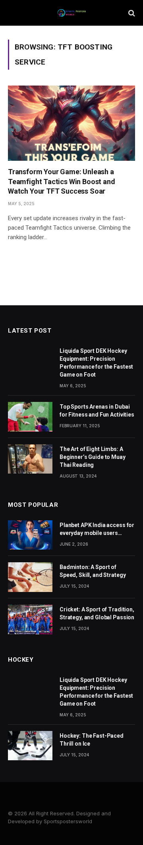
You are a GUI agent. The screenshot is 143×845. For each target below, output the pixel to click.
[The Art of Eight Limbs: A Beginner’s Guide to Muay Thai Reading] (30, 459)
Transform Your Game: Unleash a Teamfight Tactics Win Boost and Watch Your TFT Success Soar (61, 181)
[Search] (131, 13)
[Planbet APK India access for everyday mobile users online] (30, 535)
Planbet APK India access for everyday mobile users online (97, 533)
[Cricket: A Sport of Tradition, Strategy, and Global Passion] (30, 619)
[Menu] (13, 13)
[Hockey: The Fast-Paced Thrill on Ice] (30, 746)
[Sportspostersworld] (72, 13)
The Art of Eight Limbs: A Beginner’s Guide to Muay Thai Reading (93, 457)
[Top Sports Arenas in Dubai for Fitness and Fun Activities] (30, 417)
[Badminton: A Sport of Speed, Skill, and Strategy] (30, 577)
